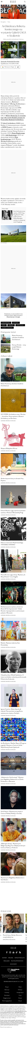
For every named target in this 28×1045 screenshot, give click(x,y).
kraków (11, 325)
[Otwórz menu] (2, 1)
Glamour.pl (7, 989)
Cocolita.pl (7, 992)
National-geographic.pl (7, 1001)
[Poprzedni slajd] (1, 923)
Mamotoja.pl (6, 995)
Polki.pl (20, 987)
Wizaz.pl (20, 998)
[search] (24, 1)
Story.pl (20, 1001)
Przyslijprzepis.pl (20, 992)
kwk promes (20, 325)
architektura (6, 322)
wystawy (16, 322)
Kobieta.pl (20, 989)
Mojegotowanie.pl (6, 998)
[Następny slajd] (25, 923)
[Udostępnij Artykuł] (18, 67)
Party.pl (7, 987)
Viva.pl (20, 995)
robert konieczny (7, 327)
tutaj (11, 1027)
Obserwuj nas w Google (9, 67)
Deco (3, 325)
